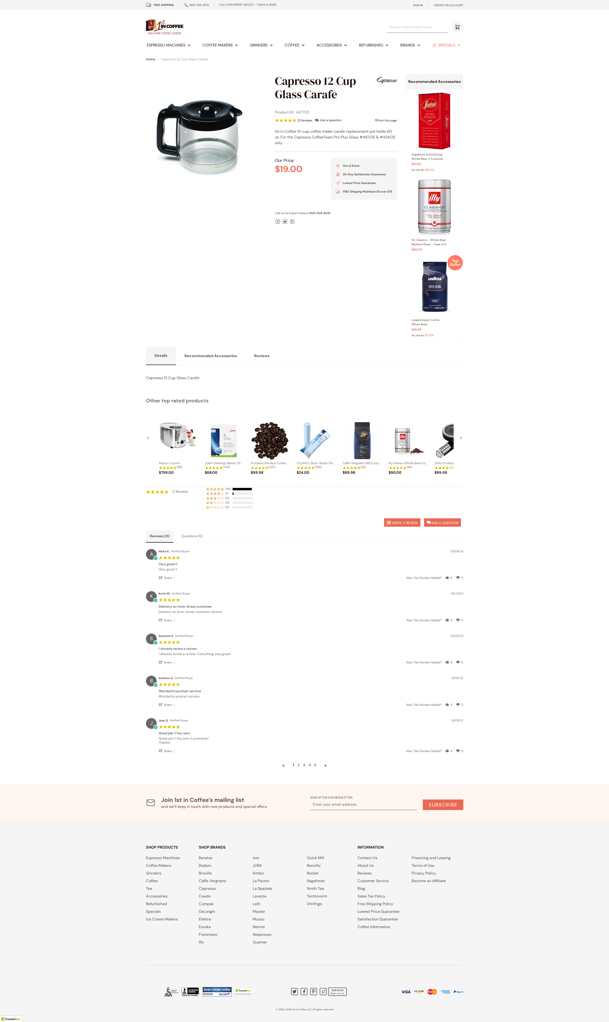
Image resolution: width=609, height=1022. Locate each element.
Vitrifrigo (314, 903)
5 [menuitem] (315, 765)
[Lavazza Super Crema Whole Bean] (434, 286)
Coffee (292, 45)
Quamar (260, 942)
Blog (361, 888)
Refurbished (371, 45)
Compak (206, 903)
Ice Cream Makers (162, 919)
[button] (148, 437)
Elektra (205, 919)
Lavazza (259, 896)
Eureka (205, 926)
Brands (407, 45)
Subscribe (443, 805)
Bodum (205, 865)
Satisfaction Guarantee (378, 919)
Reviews (365, 873)
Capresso (207, 888)
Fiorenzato (208, 934)
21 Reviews (305, 120)
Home (150, 59)
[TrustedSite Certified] (243, 991)
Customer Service (373, 880)
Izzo (256, 857)
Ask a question (330, 120)
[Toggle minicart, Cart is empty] (457, 27)
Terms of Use (423, 865)
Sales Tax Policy (371, 896)
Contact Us (367, 857)
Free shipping (164, 5)
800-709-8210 (199, 5)
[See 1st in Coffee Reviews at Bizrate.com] (217, 992)
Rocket (312, 873)
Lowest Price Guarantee (378, 911)
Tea (149, 888)
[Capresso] (386, 80)
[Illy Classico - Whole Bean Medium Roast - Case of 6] (434, 206)
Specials (446, 45)
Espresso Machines (166, 45)
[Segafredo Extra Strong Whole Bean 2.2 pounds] (434, 120)
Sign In (418, 5)
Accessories (329, 45)
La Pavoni (261, 880)
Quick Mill (315, 857)
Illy (201, 942)
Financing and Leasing (431, 857)
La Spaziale (262, 888)
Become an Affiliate (429, 880)
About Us (366, 865)
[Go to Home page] (164, 27)
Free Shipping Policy (375, 903)
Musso (258, 919)
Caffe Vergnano (212, 880)
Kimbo (258, 873)
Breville (205, 873)
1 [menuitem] (293, 765)
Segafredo (316, 880)
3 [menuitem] (304, 765)
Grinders (259, 45)
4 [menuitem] (310, 765)
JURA (257, 865)
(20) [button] (228, 489)
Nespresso (262, 934)
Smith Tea (315, 888)
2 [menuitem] (299, 765)
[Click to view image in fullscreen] (206, 134)
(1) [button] (226, 493)
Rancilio (313, 865)
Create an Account (448, 5)
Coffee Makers (217, 45)
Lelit (256, 903)
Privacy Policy (424, 873)
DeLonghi (207, 911)
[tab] (159, 536)
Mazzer (259, 911)
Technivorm (317, 896)
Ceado (205, 896)
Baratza (205, 857)
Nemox (259, 926)
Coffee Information (374, 926)
